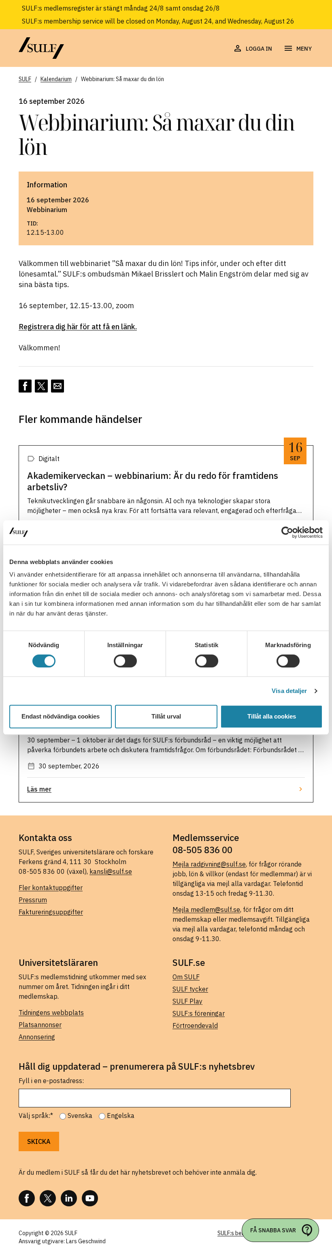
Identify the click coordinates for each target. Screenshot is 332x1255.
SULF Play (187, 1001)
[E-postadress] (57, 386)
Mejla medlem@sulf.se (206, 909)
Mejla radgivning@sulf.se (209, 864)
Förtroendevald (195, 1025)
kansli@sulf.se (110, 871)
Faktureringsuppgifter (51, 912)
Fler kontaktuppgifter (51, 888)
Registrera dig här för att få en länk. (78, 326)
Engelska (120, 1115)
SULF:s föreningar (198, 1013)
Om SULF (186, 977)
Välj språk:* (36, 1115)
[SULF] (41, 48)
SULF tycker (190, 989)
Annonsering (37, 1037)
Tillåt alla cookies (271, 716)
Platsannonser (40, 1025)
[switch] (125, 660)
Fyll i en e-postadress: (51, 1081)
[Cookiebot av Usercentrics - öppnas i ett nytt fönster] (287, 532)
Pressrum (33, 900)
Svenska (80, 1115)
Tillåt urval (166, 716)
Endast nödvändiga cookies (60, 716)
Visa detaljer (289, 690)
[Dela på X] (41, 386)
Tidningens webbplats (51, 1012)
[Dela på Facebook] (25, 386)
